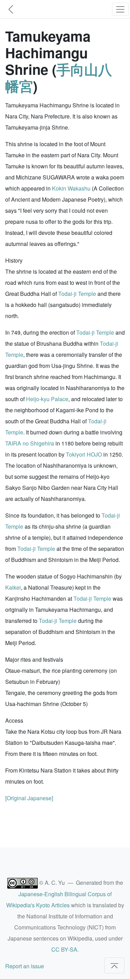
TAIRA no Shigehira (29, 443)
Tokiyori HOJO (84, 454)
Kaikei (13, 587)
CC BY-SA (64, 949)
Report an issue (24, 966)
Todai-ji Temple (77, 294)
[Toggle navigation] (120, 9)
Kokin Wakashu (71, 188)
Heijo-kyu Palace (47, 399)
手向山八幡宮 (58, 77)
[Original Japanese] (29, 798)
